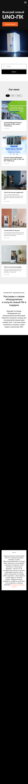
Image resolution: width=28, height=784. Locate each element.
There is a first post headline (13, 267)
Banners (19, 95)
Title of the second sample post (13, 192)
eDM (13, 95)
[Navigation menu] (25, 2)
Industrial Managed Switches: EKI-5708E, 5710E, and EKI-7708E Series (13, 124)
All (7, 95)
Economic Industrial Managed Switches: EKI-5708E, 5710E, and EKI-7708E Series (14, 159)
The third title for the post (12, 230)
